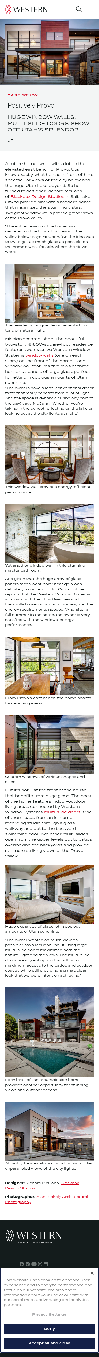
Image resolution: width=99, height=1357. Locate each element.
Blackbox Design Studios (37, 196)
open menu (90, 9)
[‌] (22, 1264)
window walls (40, 355)
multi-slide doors (62, 812)
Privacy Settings (49, 1314)
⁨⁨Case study (23, 95)
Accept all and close (49, 1343)
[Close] (92, 1273)
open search (79, 9)
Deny (49, 1328)
